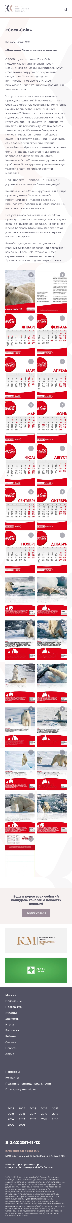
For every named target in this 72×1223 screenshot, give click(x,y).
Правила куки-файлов (21, 1089)
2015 (55, 1113)
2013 (22, 1119)
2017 (33, 1113)
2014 (11, 1119)
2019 (11, 1113)
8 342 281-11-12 (22, 1142)
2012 (33, 1119)
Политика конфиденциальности (28, 1083)
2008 (22, 1124)
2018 (22, 1113)
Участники (12, 1012)
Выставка (12, 1030)
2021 (55, 1108)
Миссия (10, 995)
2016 (44, 1113)
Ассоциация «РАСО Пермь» (35, 1167)
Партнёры (12, 1071)
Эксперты (12, 1018)
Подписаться (36, 913)
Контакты (12, 1077)
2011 (44, 1119)
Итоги (9, 1024)
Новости (11, 1048)
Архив (9, 1054)
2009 (11, 1124)
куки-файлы (31, 1198)
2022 (44, 1108)
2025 (11, 1108)
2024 (22, 1108)
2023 (33, 1108)
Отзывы (11, 1042)
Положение (13, 1001)
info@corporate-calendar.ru (22, 1150)
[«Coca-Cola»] (20, 291)
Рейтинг (11, 1036)
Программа (13, 1006)
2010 (55, 1119)
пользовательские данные (19, 1206)
